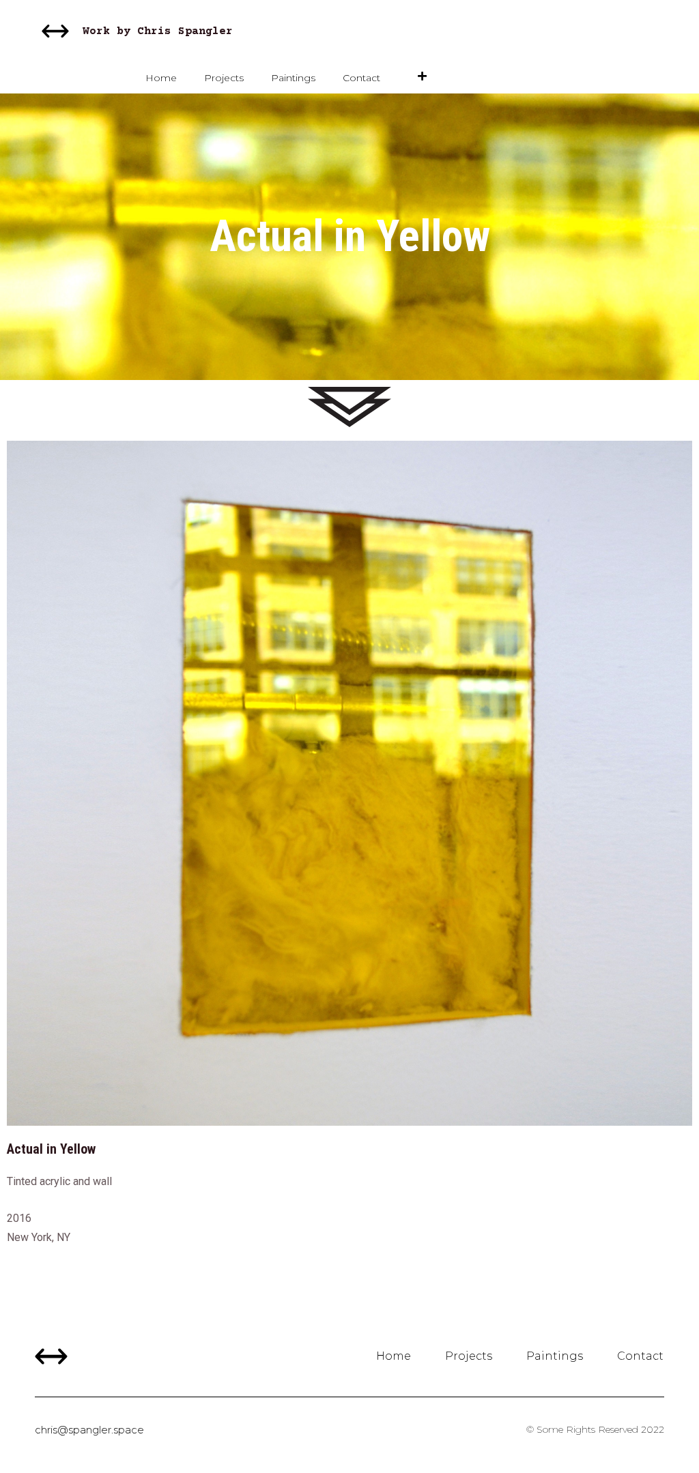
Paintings (293, 78)
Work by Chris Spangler (158, 31)
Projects (224, 78)
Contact (361, 78)
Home (161, 78)
